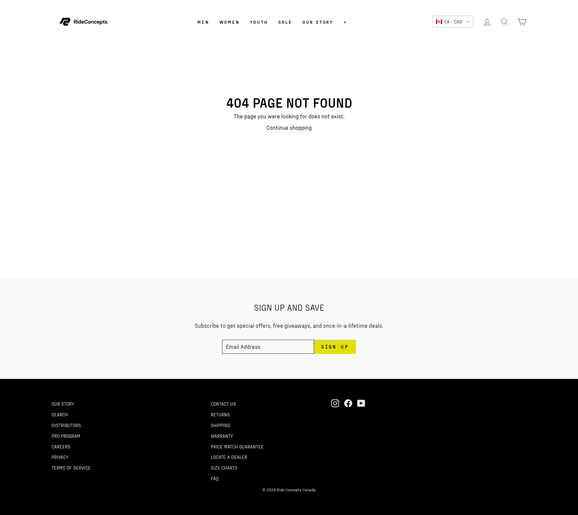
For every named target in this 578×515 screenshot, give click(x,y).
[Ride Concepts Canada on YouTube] (361, 403)
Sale (285, 22)
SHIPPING (220, 425)
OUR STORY (63, 404)
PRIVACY (60, 457)
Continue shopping (289, 127)
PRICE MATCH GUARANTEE (237, 446)
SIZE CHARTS (224, 468)
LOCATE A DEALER (229, 457)
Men (203, 22)
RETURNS (220, 414)
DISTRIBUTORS (66, 425)
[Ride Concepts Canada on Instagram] (335, 403)
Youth (259, 22)
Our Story (317, 22)
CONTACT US (223, 404)
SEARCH (60, 414)
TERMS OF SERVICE (71, 468)
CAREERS (61, 446)
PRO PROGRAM (66, 436)
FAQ (214, 478)
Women (229, 22)
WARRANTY (222, 436)
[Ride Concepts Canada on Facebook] (348, 403)
